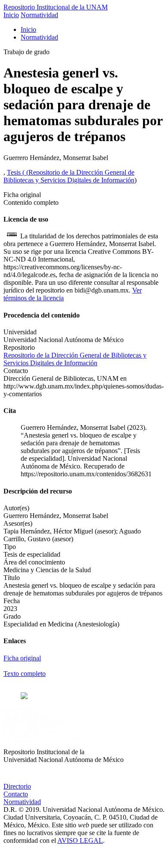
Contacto (15, 794)
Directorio (17, 786)
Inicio (11, 15)
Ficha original (22, 658)
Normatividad (39, 15)
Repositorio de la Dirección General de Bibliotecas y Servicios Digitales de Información (68, 176)
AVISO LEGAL (80, 840)
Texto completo (24, 673)
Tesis (14, 172)
